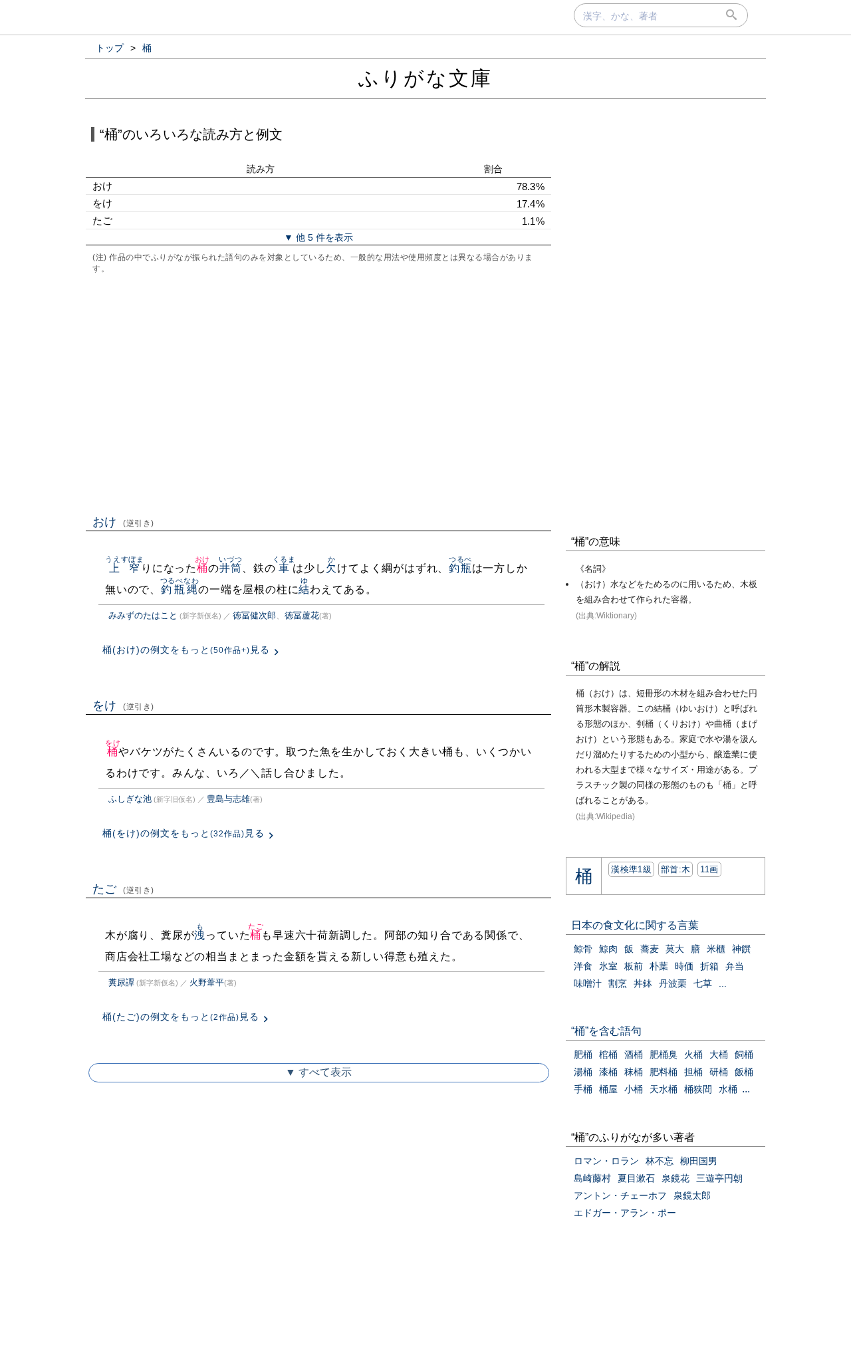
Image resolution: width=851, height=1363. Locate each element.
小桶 (633, 1089)
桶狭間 (698, 1089)
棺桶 (608, 1054)
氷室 (608, 966)
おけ (123, 522)
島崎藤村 (592, 1178)
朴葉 (659, 966)
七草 (702, 983)
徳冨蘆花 (302, 615)
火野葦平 (206, 982)
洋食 (583, 966)
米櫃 (716, 948)
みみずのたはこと (143, 615)
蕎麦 (649, 948)
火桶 (693, 1054)
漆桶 (608, 1071)
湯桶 (583, 1071)
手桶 (583, 1089)
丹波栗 (673, 983)
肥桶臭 (663, 1054)
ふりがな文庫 (425, 78)
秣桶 (633, 1071)
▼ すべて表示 (318, 1072)
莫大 (675, 948)
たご (123, 889)
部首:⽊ (675, 869)
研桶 (718, 1071)
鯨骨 (583, 948)
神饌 (741, 948)
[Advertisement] (318, 393)
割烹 (617, 983)
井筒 (230, 568)
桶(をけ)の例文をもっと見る (183, 833)
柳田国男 (698, 1161)
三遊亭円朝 (719, 1178)
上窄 (124, 568)
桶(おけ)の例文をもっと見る (186, 649)
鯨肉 (608, 948)
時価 (684, 966)
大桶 (718, 1054)
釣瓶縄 (179, 589)
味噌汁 (588, 983)
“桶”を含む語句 (606, 1031)
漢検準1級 (631, 869)
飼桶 (744, 1054)
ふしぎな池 (130, 799)
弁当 (734, 966)
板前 (633, 966)
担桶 (693, 1071)
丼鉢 (643, 983)
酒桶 (633, 1054)
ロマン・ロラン (606, 1161)
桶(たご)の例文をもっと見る (180, 1016)
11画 (709, 869)
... (723, 983)
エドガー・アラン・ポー (625, 1212)
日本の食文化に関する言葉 (635, 925)
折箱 (709, 966)
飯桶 (744, 1071)
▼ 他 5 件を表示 (318, 237)
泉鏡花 (675, 1178)
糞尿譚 (121, 982)
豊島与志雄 (228, 799)
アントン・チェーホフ (620, 1195)
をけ (123, 705)
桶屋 (608, 1089)
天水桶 (663, 1089)
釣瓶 (460, 568)
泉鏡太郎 (692, 1195)
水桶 (728, 1089)
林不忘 (659, 1161)
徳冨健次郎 (254, 615)
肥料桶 (663, 1071)
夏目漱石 (636, 1178)
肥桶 (583, 1054)
